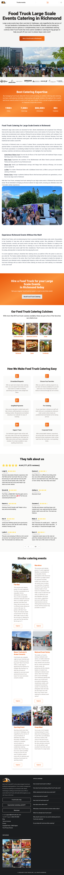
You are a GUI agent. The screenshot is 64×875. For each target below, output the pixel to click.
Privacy (4, 823)
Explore (18, 626)
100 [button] (35, 546)
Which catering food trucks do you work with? (44, 792)
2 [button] (28, 546)
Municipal (16, 810)
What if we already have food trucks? (42, 812)
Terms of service (6, 821)
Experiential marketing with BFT (17, 805)
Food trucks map (16, 799)
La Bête (6, 169)
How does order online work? (40, 804)
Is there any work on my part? (40, 796)
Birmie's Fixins (8, 174)
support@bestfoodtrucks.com (13, 814)
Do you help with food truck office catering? (43, 823)
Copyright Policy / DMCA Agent (10, 825)
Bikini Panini (7, 159)
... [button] (31, 546)
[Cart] (47, 2)
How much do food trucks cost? (41, 800)
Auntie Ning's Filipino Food (12, 154)
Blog (3, 819)
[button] (39, 546)
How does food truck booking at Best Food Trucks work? (47, 788)
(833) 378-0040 (15, 817)
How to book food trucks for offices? (42, 783)
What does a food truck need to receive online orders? (46, 808)
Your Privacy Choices (7, 827)
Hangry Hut (7, 164)
